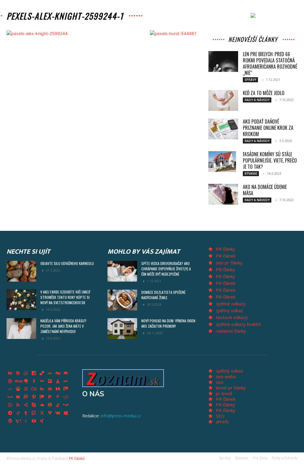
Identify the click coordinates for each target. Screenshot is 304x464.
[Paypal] (49, 397)
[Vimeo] (49, 412)
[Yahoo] (18, 420)
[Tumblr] (26, 412)
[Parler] (26, 397)
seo (220, 382)
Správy (250, 80)
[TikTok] (18, 412)
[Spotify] (49, 405)
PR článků (77, 458)
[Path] (33, 397)
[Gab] (65, 381)
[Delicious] (41, 373)
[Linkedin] (41, 389)
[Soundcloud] (41, 405)
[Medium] (57, 389)
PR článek (225, 256)
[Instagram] (26, 389)
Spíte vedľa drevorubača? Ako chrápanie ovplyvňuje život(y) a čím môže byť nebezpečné (166, 269)
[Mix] (65, 389)
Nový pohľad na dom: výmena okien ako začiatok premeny (168, 323)
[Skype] (33, 405)
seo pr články (229, 263)
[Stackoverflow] (57, 405)
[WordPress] (10, 420)
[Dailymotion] (33, 373)
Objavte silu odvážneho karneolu (67, 263)
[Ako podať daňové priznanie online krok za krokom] (223, 129)
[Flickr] (41, 381)
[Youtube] (33, 420)
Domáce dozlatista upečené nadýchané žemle (163, 295)
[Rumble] (10, 405)
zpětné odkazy (231, 304)
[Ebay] (18, 381)
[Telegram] (10, 412)
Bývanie (251, 173)
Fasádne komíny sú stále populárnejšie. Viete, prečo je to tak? (270, 160)
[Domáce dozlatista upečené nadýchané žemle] (122, 300)
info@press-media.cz (121, 416)
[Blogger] (18, 373)
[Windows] (65, 412)
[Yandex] (26, 420)
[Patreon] (41, 397)
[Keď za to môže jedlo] (223, 100)
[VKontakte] (57, 412)
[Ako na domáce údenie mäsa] (223, 194)
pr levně (224, 393)
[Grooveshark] (18, 389)
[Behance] (10, 373)
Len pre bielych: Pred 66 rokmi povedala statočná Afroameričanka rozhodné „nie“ (270, 63)
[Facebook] (33, 381)
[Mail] (49, 389)
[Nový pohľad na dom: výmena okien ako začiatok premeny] (122, 328)
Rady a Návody (257, 100)
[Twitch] (33, 412)
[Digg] (57, 373)
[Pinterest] (57, 397)
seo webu (226, 376)
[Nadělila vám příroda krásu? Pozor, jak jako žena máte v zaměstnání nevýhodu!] (21, 328)
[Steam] (65, 405)
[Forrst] (57, 381)
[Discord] (65, 373)
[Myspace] (10, 397)
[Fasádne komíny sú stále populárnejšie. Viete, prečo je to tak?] (222, 161)
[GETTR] (10, 389)
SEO (220, 416)
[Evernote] (26, 381)
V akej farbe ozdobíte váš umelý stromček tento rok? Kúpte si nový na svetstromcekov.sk (65, 297)
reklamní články (231, 331)
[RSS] (18, 405)
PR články (225, 249)
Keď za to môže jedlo (263, 93)
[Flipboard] (49, 381)
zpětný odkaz (229, 310)
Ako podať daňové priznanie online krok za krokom (268, 128)
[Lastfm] (33, 389)
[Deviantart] (49, 373)
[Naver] (18, 397)
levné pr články (231, 388)
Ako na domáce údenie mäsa (265, 190)
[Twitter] (41, 412)
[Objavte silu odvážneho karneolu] (21, 271)
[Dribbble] (10, 381)
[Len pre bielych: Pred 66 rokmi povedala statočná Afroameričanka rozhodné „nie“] (223, 61)
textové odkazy (232, 317)
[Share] (26, 405)
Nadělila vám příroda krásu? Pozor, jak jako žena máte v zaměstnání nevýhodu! (63, 326)
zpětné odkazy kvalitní (238, 324)
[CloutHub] (26, 373)
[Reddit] (65, 397)
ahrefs (222, 421)
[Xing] (41, 420)
